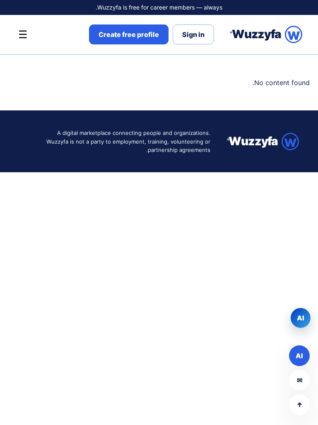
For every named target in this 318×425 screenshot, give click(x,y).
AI (299, 356)
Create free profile (129, 34)
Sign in (193, 34)
